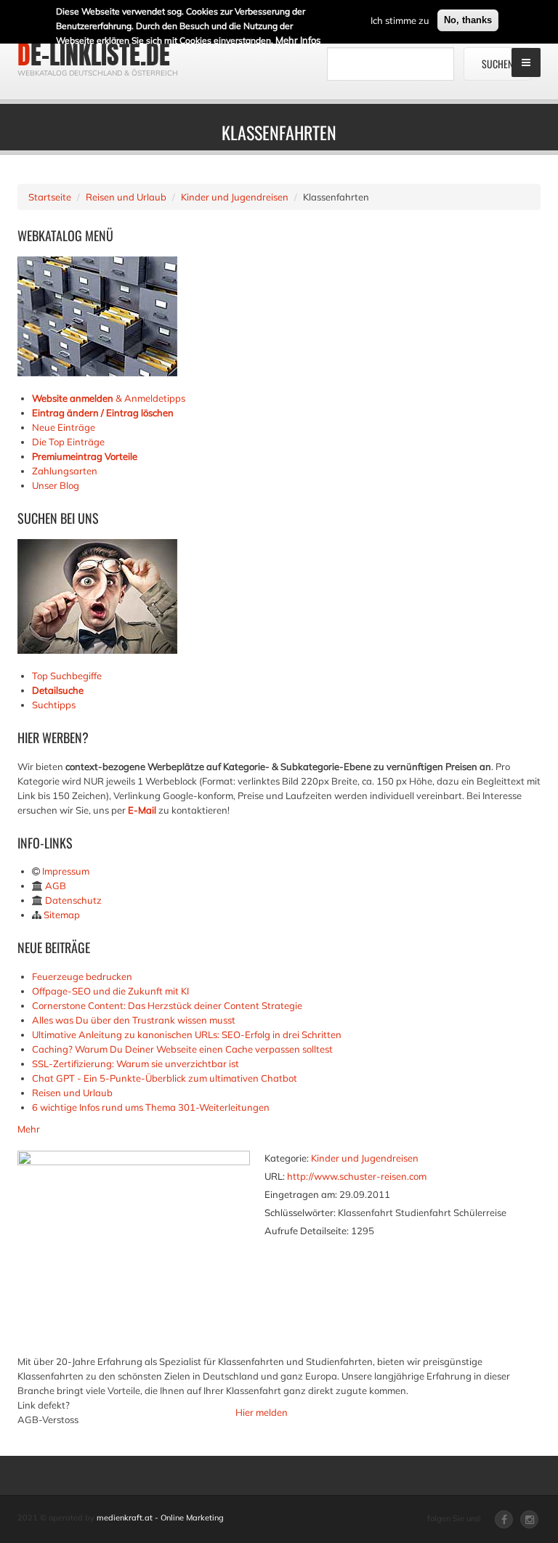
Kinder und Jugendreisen (234, 197)
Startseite (49, 197)
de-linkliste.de (93, 54)
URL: (274, 1176)
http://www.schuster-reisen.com (356, 1176)
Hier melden (261, 1412)
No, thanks (468, 20)
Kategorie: (286, 1158)
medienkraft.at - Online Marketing (160, 1517)
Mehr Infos (297, 40)
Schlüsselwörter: (300, 1212)
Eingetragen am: (300, 1194)
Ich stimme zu (400, 20)
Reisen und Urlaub (126, 197)
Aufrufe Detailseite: (306, 1230)
